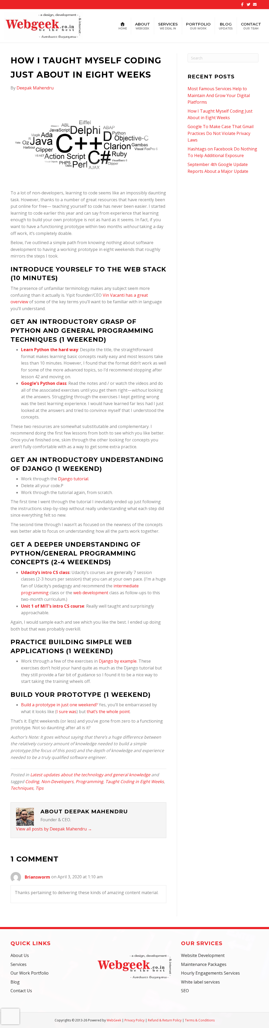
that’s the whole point (108, 711)
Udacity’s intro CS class (45, 572)
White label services (200, 982)
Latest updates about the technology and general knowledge (90, 775)
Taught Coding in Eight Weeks (134, 781)
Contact (251, 26)
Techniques (22, 788)
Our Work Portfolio (30, 973)
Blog (15, 982)
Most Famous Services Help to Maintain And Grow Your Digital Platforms (219, 95)
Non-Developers (57, 781)
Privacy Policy (134, 1020)
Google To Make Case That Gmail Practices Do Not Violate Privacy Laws (221, 133)
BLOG (226, 26)
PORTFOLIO (198, 26)
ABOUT (142, 26)
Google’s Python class (43, 383)
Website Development (203, 955)
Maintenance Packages (203, 964)
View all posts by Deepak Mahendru (54, 829)
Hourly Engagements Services (210, 973)
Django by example (118, 661)
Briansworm (37, 877)
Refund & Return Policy (165, 1020)
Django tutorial (73, 479)
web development (90, 593)
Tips (39, 788)
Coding (32, 781)
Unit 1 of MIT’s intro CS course (52, 606)
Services (19, 964)
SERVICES (168, 26)
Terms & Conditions (200, 1020)
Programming (89, 781)
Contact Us (21, 991)
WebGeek (114, 1020)
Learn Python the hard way (49, 349)
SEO (185, 991)
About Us (20, 955)
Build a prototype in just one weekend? (59, 705)
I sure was (66, 711)
